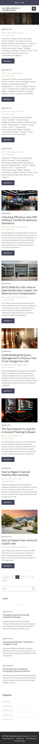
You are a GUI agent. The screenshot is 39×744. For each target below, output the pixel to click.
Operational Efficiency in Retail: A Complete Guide (18, 642)
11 (32, 577)
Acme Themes (32, 736)
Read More (7, 61)
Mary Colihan (19, 479)
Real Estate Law (7, 29)
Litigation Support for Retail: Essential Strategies (16, 615)
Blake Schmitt (22, 227)
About (17, 3)
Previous (5, 577)
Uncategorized (6, 351)
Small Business (6, 213)
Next (4, 580)
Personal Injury (6, 283)
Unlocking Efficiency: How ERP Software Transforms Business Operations (19, 220)
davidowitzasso (18, 33)
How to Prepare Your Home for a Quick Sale (19, 541)
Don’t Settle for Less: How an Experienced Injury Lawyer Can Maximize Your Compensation (19, 290)
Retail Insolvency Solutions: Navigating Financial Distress (16, 669)
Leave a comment (8, 35)
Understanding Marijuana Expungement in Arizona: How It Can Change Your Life (19, 358)
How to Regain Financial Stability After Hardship (16, 473)
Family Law (6, 701)
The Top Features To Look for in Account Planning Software (19, 430)
